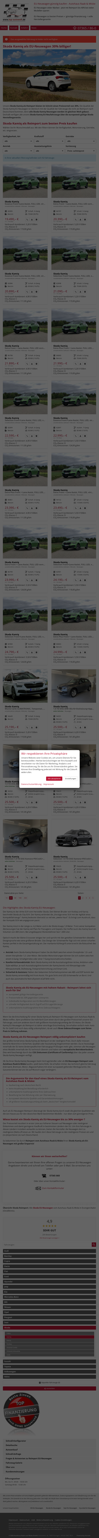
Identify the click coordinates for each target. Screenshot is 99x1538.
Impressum (48, 784)
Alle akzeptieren (54, 778)
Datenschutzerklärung (31, 784)
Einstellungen (70, 778)
